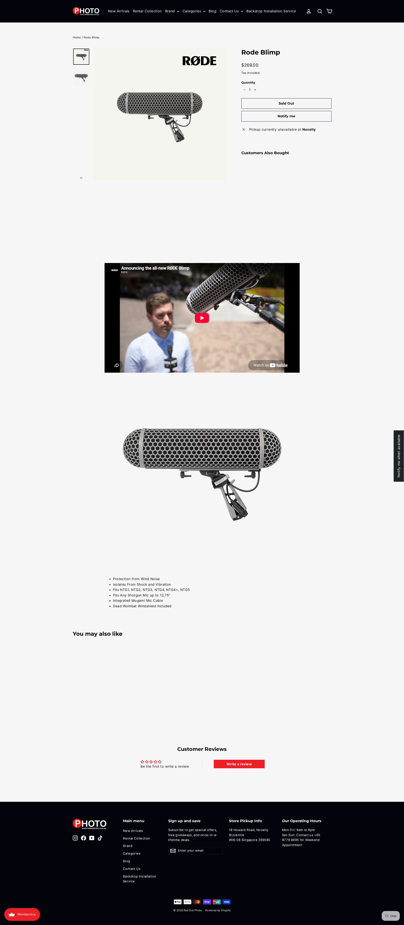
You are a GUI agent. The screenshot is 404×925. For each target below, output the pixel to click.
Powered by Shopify (218, 910)
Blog (212, 11)
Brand (170, 11)
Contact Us (230, 11)
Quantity (248, 82)
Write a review (239, 764)
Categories (192, 11)
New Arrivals (119, 11)
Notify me (286, 116)
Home (77, 37)
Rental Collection (147, 11)
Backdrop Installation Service (271, 11)
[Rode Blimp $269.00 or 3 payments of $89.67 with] (248, 185)
